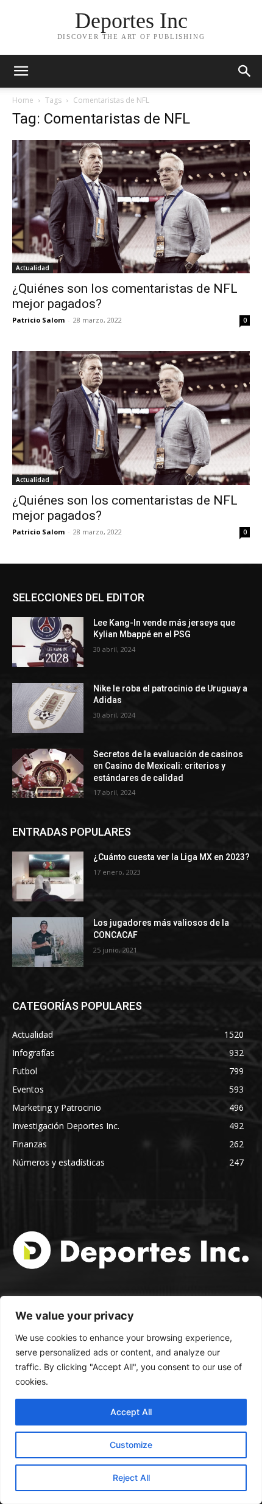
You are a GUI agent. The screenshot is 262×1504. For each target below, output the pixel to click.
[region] (131, 1400)
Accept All (131, 1412)
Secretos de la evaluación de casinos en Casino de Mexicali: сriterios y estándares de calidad (168, 766)
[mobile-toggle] (20, 71)
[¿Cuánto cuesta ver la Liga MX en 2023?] (47, 876)
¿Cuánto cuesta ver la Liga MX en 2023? (171, 857)
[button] (245, 71)
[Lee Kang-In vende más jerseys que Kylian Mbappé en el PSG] (47, 642)
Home (23, 100)
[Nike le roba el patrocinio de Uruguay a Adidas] (47, 708)
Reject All (131, 1477)
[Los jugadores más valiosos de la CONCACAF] (47, 942)
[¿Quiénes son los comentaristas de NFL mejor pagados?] (131, 206)
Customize (131, 1444)
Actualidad (32, 268)
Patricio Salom (38, 319)
